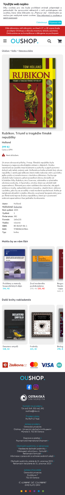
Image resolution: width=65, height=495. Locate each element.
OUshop (5, 51)
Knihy (14, 51)
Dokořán (18, 207)
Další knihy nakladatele (16, 300)
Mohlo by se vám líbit (15, 241)
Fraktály (34, 347)
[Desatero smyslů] (15, 322)
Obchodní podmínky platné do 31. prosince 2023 (32, 461)
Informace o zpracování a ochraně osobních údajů (32, 456)
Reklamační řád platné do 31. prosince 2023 (32, 464)
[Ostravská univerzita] (32, 397)
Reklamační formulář (32, 454)
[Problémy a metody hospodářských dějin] (15, 264)
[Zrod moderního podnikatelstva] (42, 263)
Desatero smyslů (10, 347)
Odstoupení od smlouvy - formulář (32, 451)
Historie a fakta (26, 51)
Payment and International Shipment (32, 441)
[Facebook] (29, 387)
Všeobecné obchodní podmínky (32, 449)
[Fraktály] (42, 320)
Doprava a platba (32, 438)
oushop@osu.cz (33, 411)
